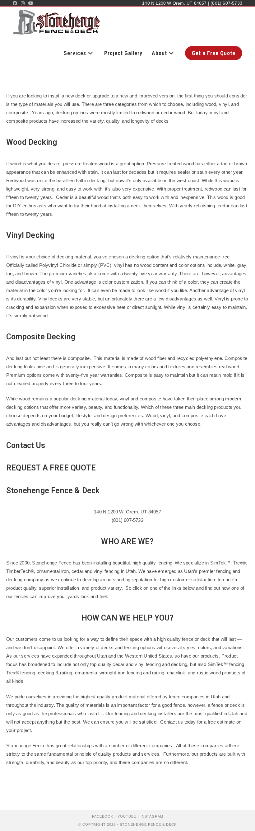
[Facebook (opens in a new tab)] (16, 3)
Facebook (102, 816)
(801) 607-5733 (127, 520)
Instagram (152, 816)
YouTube (127, 816)
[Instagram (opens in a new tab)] (22, 3)
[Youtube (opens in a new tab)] (30, 3)
